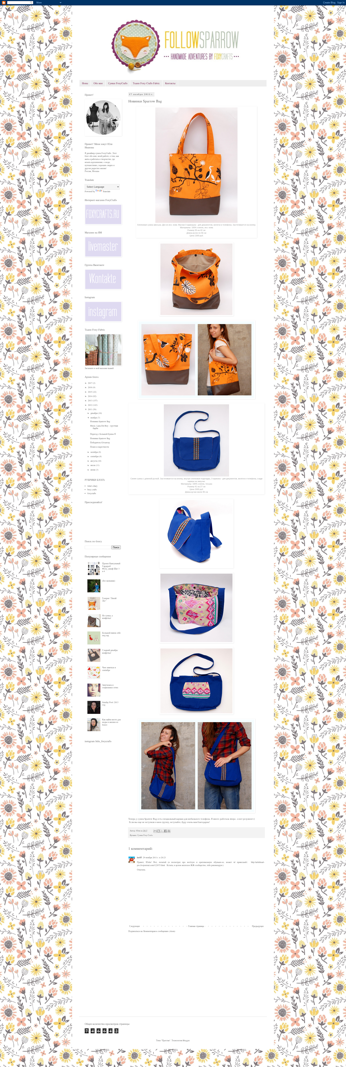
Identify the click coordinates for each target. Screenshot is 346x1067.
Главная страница (196, 926)
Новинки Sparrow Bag (100, 421)
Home (85, 83)
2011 (90, 409)
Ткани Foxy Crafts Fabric (146, 83)
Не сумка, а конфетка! (107, 616)
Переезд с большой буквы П (103, 433)
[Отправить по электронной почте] (155, 831)
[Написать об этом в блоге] (158, 831)
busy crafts (92, 489)
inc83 (139, 857)
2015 (90, 391)
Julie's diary (92, 485)
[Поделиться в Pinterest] (169, 831)
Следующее (134, 926)
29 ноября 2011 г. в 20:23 (154, 857)
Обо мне (98, 83)
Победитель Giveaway (100, 442)
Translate (106, 191)
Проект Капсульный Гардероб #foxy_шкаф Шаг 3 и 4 (111, 567)
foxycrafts (91, 493)
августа (94, 460)
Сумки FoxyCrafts (117, 83)
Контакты (170, 83)
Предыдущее (258, 926)
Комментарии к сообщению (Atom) (159, 931)
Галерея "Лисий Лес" (109, 599)
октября (94, 451)
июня (93, 469)
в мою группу (162, 822)
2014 (90, 396)
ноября (93, 417)
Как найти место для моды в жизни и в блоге (111, 722)
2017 (90, 382)
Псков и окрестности (99, 446)
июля (93, 465)
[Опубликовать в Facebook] (165, 831)
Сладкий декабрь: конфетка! (110, 651)
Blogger (186, 1040)
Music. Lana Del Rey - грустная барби (104, 427)
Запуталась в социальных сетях (110, 686)
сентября (94, 456)
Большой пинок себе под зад (111, 634)
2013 (90, 400)
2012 (90, 404)
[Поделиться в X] (162, 831)
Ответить (141, 869)
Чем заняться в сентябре (109, 668)
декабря (94, 413)
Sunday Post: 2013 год (110, 703)
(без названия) (108, 580)
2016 (90, 387)
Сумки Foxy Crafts (145, 835)
